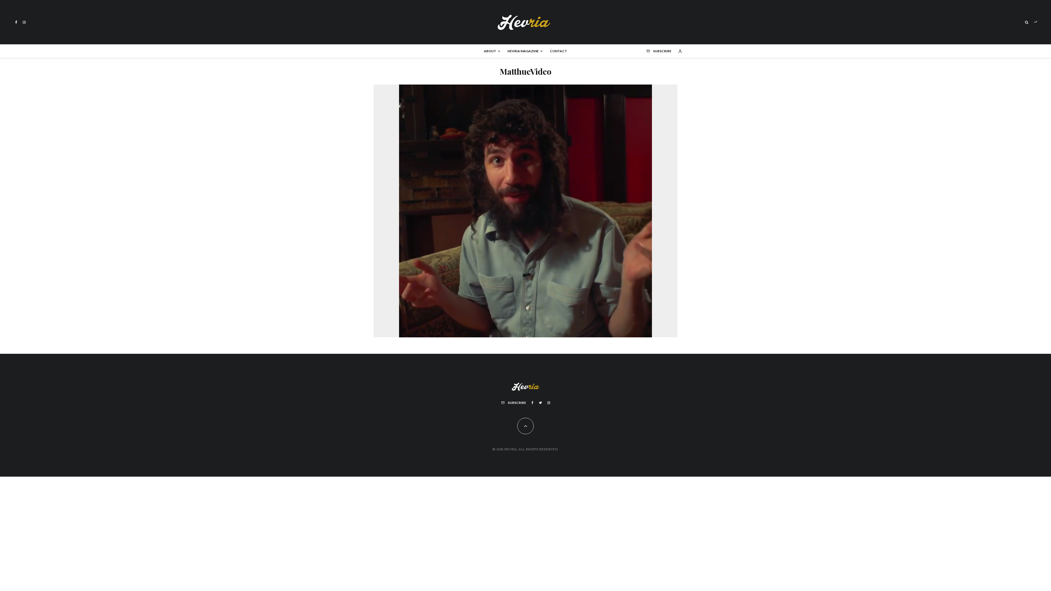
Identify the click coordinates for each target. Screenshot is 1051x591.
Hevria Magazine (523, 51)
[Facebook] (16, 22)
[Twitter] (540, 402)
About (490, 51)
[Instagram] (24, 22)
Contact (558, 51)
